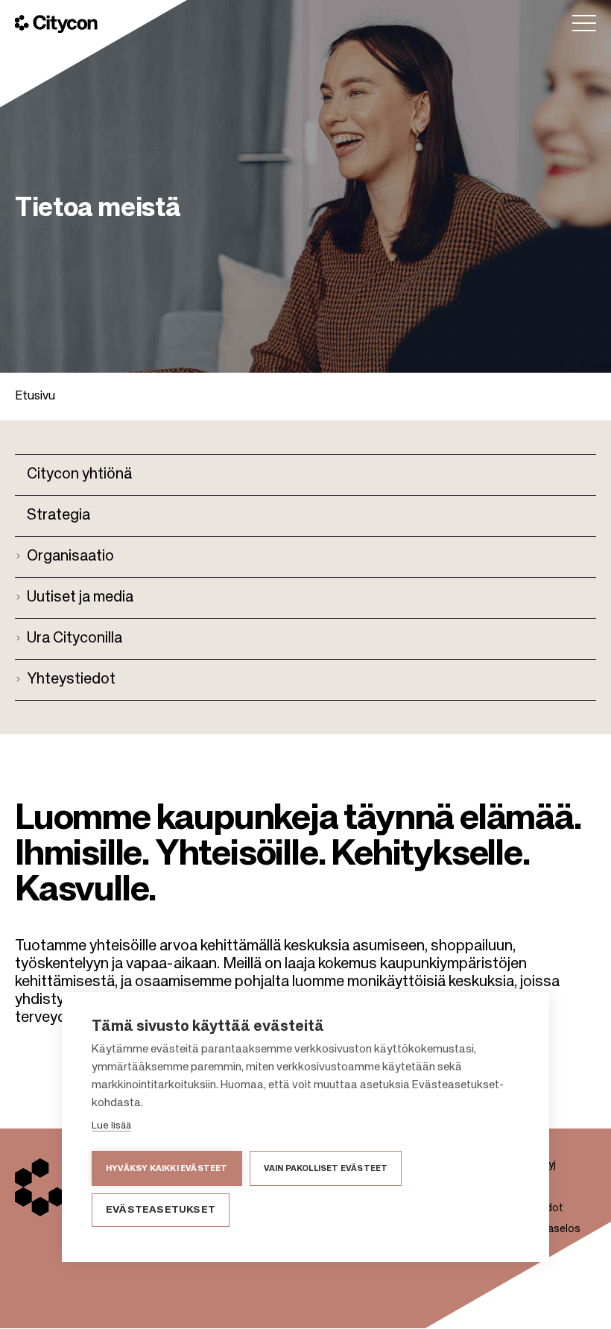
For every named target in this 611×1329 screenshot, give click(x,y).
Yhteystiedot (71, 679)
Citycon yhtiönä (79, 474)
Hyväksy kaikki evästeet (167, 1168)
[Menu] (584, 23)
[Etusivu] (56, 24)
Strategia (58, 515)
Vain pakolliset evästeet (326, 1168)
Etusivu (35, 397)
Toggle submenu (21, 553)
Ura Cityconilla (74, 638)
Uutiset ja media (80, 597)
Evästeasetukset (160, 1210)
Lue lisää (111, 1126)
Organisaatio (70, 556)
